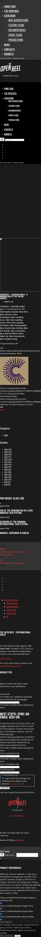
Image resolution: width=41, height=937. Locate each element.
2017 (5, 472)
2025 (6, 452)
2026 (6, 449)
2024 (6, 454)
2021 (5, 462)
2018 (5, 469)
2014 (6, 479)
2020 (6, 464)
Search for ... (10, 855)
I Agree (17, 936)
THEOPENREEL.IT (17, 815)
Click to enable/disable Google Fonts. (17, 906)
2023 (6, 457)
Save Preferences (6, 922)
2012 (5, 484)
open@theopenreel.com (11, 666)
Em (0, 410)
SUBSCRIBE (5, 788)
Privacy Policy (16, 783)
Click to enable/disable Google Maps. (16, 911)
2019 (5, 467)
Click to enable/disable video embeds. (17, 916)
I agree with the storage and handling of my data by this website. (16, 781)
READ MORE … (6, 658)
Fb (2, 410)
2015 (5, 477)
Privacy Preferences (7, 936)
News (6, 435)
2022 (6, 459)
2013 (5, 482)
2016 (5, 474)
